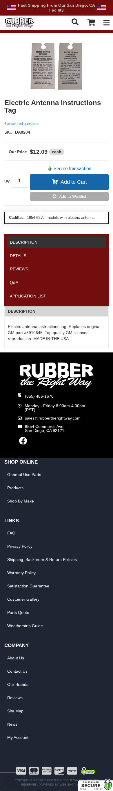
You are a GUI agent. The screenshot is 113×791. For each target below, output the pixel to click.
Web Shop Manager (75, 784)
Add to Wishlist (72, 196)
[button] (75, 22)
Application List (28, 296)
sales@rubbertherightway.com (53, 418)
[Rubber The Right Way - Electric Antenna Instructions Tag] (56, 66)
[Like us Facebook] (23, 442)
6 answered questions (21, 124)
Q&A (14, 282)
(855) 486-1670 (39, 396)
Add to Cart (74, 182)
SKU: (9, 132)
